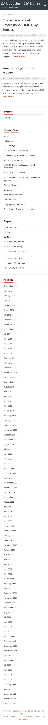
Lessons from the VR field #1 (16, 150)
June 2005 (8, 670)
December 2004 (10, 694)
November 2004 (10, 698)
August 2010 (9, 387)
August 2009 (9, 444)
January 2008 (9, 535)
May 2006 (8, 626)
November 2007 (10, 545)
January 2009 (9, 478)
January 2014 (9, 295)
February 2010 (10, 415)
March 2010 (9, 411)
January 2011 (9, 363)
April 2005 (8, 679)
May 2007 (8, 569)
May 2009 (8, 459)
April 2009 (8, 463)
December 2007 (10, 540)
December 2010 (10, 367)
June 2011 (8, 339)
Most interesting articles (14, 242)
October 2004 (9, 703)
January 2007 (9, 588)
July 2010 (7, 391)
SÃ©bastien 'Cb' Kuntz (20, 3)
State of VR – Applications (17, 251)
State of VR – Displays (16, 263)
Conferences (9, 237)
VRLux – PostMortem (13, 160)
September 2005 (11, 660)
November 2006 (10, 598)
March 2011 (9, 353)
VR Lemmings (9, 145)
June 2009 (8, 454)
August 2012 (9, 310)
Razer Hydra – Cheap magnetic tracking (20, 209)
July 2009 (7, 449)
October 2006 (9, 602)
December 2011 (10, 319)
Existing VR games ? (12, 185)
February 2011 (10, 358)
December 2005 (10, 646)
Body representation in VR (14, 204)
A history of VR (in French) (14, 172)
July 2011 (7, 334)
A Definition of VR (11, 227)
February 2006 (10, 641)
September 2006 (11, 607)
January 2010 (9, 420)
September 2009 (11, 439)
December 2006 (10, 593)
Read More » (19, 56)
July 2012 (7, 315)
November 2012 (10, 305)
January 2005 (9, 689)
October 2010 (9, 377)
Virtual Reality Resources (14, 268)
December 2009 (10, 425)
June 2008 (8, 511)
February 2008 (10, 531)
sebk (12, 35)
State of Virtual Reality (13, 246)
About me (8, 232)
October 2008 (9, 492)
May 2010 (8, 401)
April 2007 (8, 574)
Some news (9, 190)
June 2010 (8, 396)
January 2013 (9, 300)
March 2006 (9, 636)
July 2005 (7, 665)
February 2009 (10, 473)
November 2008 (10, 487)
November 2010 (10, 372)
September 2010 (11, 382)
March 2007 (9, 578)
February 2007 (10, 583)
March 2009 (9, 468)
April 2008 (8, 521)
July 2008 (7, 507)
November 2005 (10, 650)
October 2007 (9, 550)
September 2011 (11, 329)
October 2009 (9, 435)
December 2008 (10, 483)
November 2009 (10, 430)
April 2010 (8, 406)
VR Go (6, 136)
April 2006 (8, 631)
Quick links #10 (10, 199)
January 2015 (9, 291)
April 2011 (8, 348)
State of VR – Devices (15, 258)
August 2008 (9, 502)
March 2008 (9, 526)
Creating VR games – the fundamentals (20, 155)
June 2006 (8, 622)
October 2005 (9, 655)
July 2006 (7, 617)
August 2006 (9, 612)
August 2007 (9, 554)
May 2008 (8, 516)
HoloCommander (11, 141)
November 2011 (10, 324)
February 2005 (10, 684)
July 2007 (7, 559)
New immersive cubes (13, 194)
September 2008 (11, 497)
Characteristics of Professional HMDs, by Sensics (20, 25)
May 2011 (8, 343)
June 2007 (8, 564)
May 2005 (8, 674)
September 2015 (11, 286)
